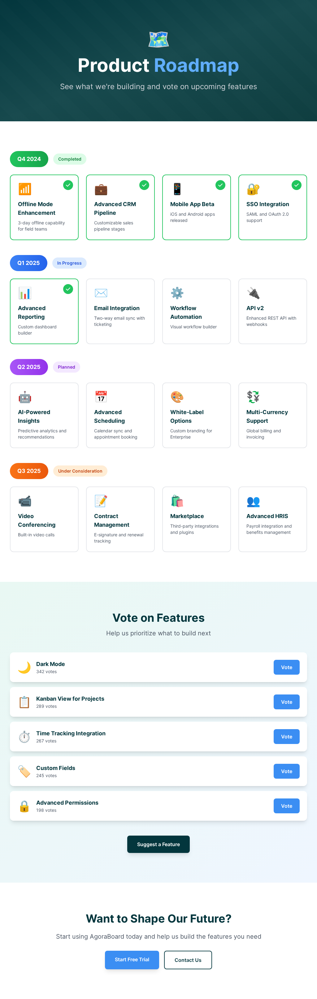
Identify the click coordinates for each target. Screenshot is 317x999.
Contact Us (188, 960)
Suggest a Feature (158, 844)
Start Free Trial (132, 959)
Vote (286, 667)
